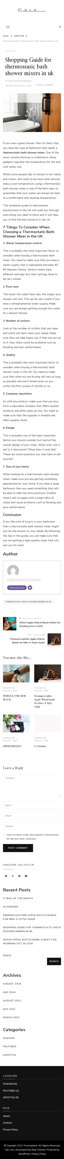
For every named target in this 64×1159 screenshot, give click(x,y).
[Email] (30, 587)
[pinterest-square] (19, 876)
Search (7, 955)
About (6, 1116)
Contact (7, 1122)
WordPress (24, 1154)
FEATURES (9, 1046)
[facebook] (6, 876)
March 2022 (11, 1017)
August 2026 (12, 983)
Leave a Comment (44, 85)
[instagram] (13, 876)
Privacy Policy (10, 1129)
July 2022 (9, 1009)
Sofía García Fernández (20, 81)
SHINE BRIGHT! (12, 746)
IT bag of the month (18, 898)
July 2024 (9, 992)
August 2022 (12, 1000)
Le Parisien (40, 746)
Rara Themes (38, 1149)
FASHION (8, 1038)
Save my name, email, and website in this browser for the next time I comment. (32, 836)
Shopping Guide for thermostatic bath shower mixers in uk (32, 929)
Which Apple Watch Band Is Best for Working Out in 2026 (30, 941)
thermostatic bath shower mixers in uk (28, 602)
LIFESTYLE (10, 51)
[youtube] (26, 876)
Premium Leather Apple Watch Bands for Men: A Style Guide (29, 917)
